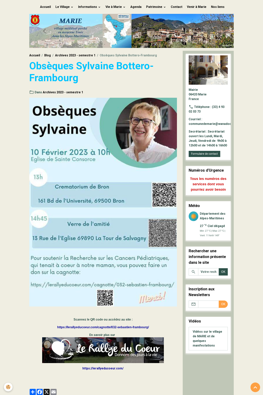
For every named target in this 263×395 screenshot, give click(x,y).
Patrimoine (154, 7)
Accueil (45, 7)
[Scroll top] (255, 387)
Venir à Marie (196, 7)
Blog (47, 55)
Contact (176, 7)
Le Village (62, 7)
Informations (88, 7)
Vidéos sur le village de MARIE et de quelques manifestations (207, 338)
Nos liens (217, 7)
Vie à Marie (114, 7)
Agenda (136, 7)
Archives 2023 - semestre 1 (75, 55)
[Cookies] (8, 387)
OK (223, 272)
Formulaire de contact (204, 153)
